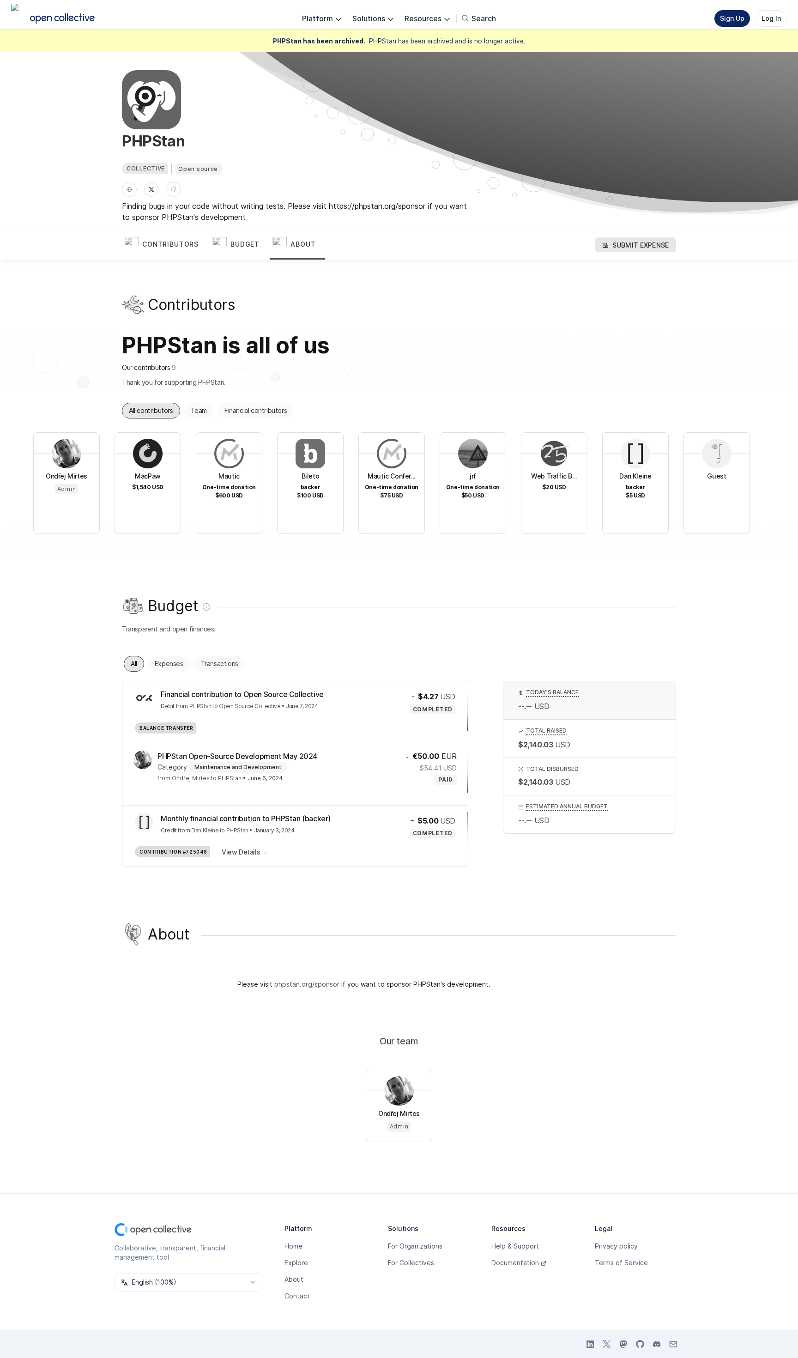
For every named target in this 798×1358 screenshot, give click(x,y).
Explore (296, 1263)
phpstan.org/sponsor (306, 984)
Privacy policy (616, 1246)
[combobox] (188, 1282)
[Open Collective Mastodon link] (623, 1344)
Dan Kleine (204, 830)
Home (293, 1246)
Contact (297, 1296)
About (293, 1279)
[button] (166, 245)
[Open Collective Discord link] (656, 1344)
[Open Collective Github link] (640, 1344)
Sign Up (732, 18)
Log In (771, 18)
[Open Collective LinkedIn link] (590, 1344)
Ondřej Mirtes (191, 778)
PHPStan (200, 706)
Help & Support (515, 1246)
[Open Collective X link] (606, 1344)
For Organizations (415, 1246)
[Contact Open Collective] (673, 1344)
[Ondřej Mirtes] (142, 760)
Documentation (515, 1263)
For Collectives (411, 1263)
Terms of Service (621, 1263)
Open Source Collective (249, 706)
